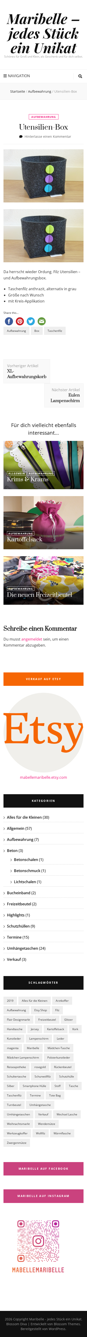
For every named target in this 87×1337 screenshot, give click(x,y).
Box (36, 331)
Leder (60, 1039)
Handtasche (15, 1029)
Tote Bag (55, 1095)
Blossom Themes (66, 1324)
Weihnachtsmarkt (18, 1124)
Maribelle (33, 1048)
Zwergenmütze (16, 1143)
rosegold (40, 1067)
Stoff (58, 1086)
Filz (57, 1010)
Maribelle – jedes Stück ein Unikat (43, 33)
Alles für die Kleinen (24, 817)
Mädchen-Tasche (59, 1048)
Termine (14, 937)
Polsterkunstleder (58, 1057)
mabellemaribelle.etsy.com (43, 777)
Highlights (16, 915)
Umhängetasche (40, 1105)
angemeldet (31, 639)
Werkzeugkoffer (17, 1133)
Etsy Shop (40, 1010)
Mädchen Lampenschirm (23, 1057)
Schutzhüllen (18, 926)
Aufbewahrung (43, 117)
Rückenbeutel (62, 1067)
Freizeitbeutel (19, 904)
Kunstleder (14, 1039)
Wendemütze (46, 1124)
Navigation (19, 75)
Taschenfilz (55, 331)
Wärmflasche (62, 1133)
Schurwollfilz (43, 1076)
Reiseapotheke (16, 1067)
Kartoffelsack (24, 539)
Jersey (35, 1029)
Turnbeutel (14, 1105)
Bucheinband (18, 892)
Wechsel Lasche (67, 1114)
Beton (12, 850)
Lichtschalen (25, 881)
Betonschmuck (27, 870)
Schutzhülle (66, 1076)
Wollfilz (40, 1133)
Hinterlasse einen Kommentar (48, 136)
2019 (10, 1001)
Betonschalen (26, 859)
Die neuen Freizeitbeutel (39, 595)
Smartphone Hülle (34, 1086)
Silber (10, 1086)
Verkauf (14, 959)
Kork (75, 1029)
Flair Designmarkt (18, 1020)
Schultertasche (16, 1076)
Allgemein (16, 473)
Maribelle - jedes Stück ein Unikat (55, 1319)
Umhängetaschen (22, 948)
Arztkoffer (62, 1001)
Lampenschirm (38, 1039)
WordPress (57, 1329)
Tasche (73, 1086)
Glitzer (68, 1020)
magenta (13, 1048)
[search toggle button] (80, 76)
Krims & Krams (27, 479)
